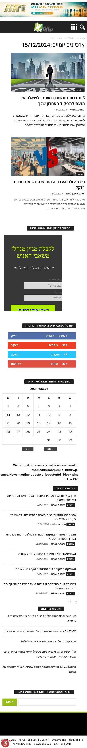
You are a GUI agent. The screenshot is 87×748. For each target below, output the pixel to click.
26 (28, 431)
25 (39, 431)
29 (70, 440)
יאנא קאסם (69, 641)
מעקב (15, 345)
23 (59, 431)
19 (28, 423)
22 (70, 431)
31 (49, 440)
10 (49, 415)
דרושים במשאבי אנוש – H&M (39, 641)
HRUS (22, 739)
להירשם (16, 364)
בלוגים (80, 90)
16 (59, 423)
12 (28, 415)
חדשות (71, 524)
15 (70, 423)
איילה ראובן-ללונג (75, 193)
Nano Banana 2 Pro (64, 616)
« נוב (50, 448)
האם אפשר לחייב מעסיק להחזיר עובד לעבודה (47, 554)
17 (49, 423)
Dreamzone (59, 739)
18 (39, 423)
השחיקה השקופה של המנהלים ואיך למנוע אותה (45, 569)
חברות (80, 174)
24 (49, 431)
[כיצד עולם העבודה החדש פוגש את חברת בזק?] (48, 156)
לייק (14, 336)
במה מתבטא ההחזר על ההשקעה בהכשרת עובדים (34, 631)
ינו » (27, 448)
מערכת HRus (77, 109)
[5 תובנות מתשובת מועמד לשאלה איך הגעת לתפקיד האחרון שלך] (48, 72)
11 (38, 415)
